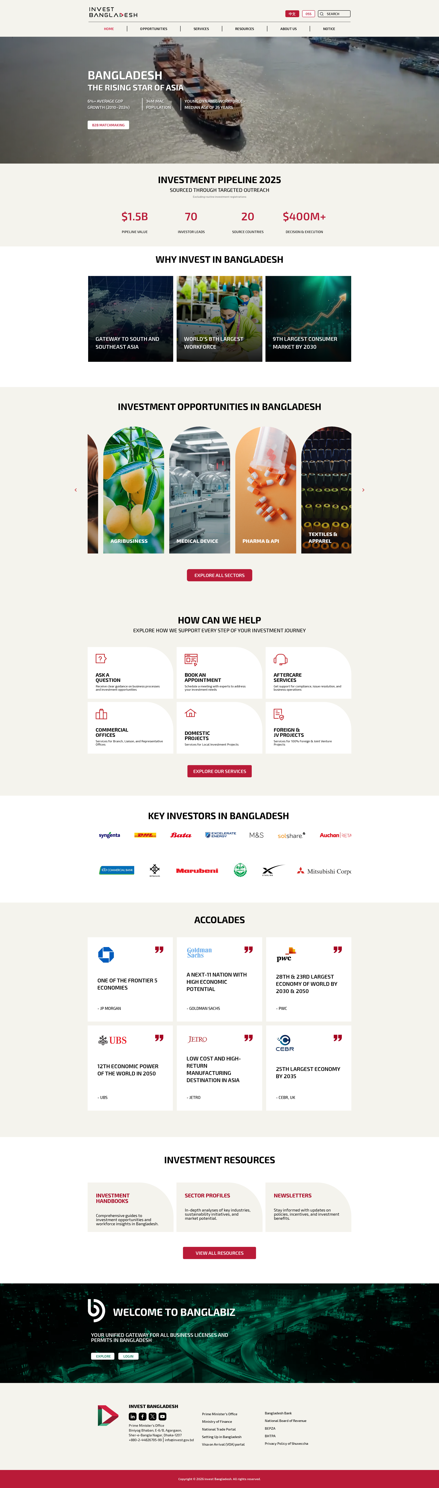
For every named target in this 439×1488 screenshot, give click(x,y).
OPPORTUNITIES (153, 28)
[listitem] (120, 489)
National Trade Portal (219, 1429)
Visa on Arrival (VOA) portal (223, 1444)
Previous (75, 490)
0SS (308, 14)
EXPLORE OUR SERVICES (219, 771)
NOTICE (329, 28)
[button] (153, 28)
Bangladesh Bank (278, 1413)
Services (201, 28)
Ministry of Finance (217, 1421)
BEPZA (270, 1428)
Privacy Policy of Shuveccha (286, 1443)
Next (363, 490)
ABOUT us (288, 28)
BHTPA (270, 1436)
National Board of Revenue (285, 1420)
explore (103, 1356)
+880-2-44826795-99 (145, 1440)
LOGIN (128, 1356)
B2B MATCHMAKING (108, 125)
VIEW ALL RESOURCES (220, 1253)
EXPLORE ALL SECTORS (219, 575)
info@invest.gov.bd (179, 1440)
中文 (292, 14)
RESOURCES (244, 28)
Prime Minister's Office (219, 1414)
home (109, 28)
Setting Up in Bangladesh (221, 1437)
